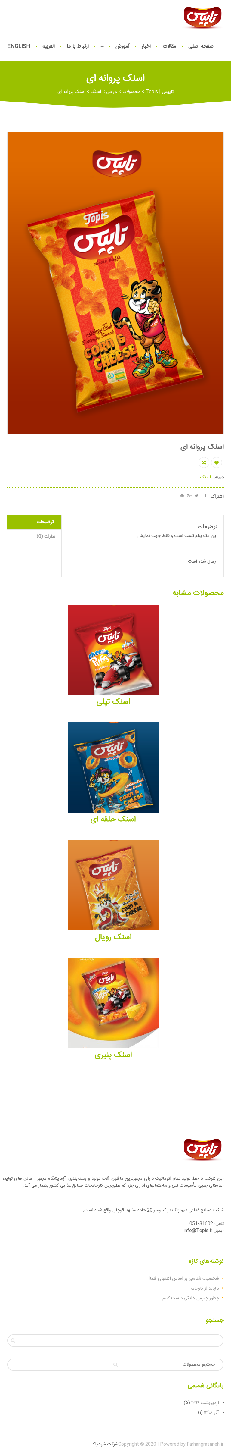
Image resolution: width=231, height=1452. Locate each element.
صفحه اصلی (201, 46)
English (18, 46)
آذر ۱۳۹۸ (211, 1412)
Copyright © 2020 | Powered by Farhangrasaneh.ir (170, 1444)
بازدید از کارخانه (205, 1288)
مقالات (169, 46)
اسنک (205, 477)
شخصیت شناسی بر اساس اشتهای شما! (184, 1278)
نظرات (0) (46, 536)
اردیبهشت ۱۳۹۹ (205, 1403)
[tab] (34, 522)
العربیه (48, 46)
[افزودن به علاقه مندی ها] (216, 462)
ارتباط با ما (78, 46)
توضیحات (45, 522)
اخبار (146, 46)
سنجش (204, 462)
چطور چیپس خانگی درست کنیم (190, 1298)
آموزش (123, 46)
